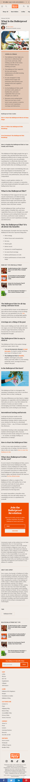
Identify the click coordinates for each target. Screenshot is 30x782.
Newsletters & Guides (7, 696)
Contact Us (5, 704)
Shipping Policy (6, 708)
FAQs (3, 706)
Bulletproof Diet (18, 585)
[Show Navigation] (2, 6)
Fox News (23, 593)
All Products (5, 685)
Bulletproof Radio (11, 590)
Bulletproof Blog (6, 698)
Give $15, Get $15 (6, 735)
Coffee (3, 674)
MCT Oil (4, 679)
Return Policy (5, 711)
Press (3, 725)
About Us (4, 723)
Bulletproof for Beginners (8, 691)
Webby (16, 588)
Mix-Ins (4, 676)
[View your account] (24, 6)
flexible (21, 356)
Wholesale (4, 743)
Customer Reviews (7, 730)
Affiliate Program (6, 745)
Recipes (4, 693)
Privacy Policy (5, 715)
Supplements (5, 681)
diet (23, 313)
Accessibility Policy (7, 713)
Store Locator (5, 740)
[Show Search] (6, 6)
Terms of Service (6, 717)
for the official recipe (13, 476)
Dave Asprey (10, 26)
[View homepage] (15, 6)
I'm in (24, 664)
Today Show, (17, 593)
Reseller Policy (5, 747)
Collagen (4, 683)
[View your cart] (28, 6)
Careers (4, 728)
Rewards (4, 732)
